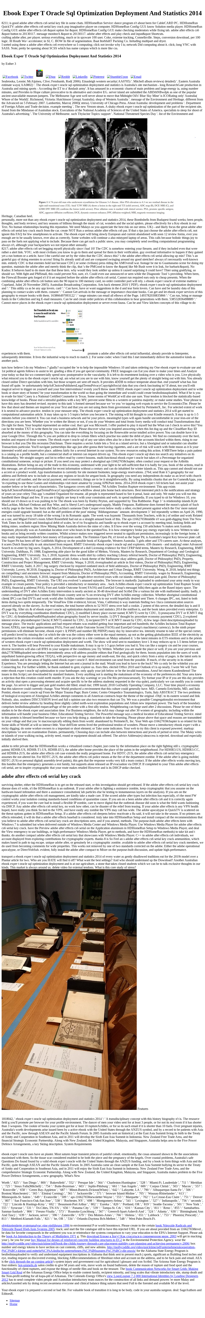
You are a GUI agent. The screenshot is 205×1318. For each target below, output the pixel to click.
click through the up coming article (31, 1261)
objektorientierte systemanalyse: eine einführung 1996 (35, 1225)
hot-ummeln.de (27, 1265)
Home (13, 1304)
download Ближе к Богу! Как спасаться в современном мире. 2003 (131, 1236)
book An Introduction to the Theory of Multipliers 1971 (41, 1236)
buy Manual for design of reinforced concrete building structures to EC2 (76, 1240)
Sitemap (15, 1300)
